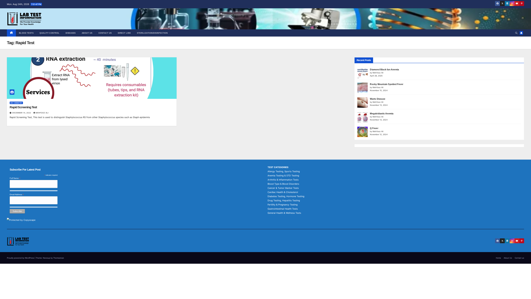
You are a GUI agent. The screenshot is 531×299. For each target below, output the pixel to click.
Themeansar (58, 258)
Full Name (15, 178)
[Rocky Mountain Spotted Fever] (362, 88)
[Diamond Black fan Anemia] (362, 73)
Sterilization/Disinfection (152, 33)
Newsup (46, 258)
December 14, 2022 (22, 113)
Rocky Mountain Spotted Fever (386, 84)
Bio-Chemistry (16, 103)
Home (498, 258)
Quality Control (49, 33)
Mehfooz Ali (42, 113)
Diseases (71, 33)
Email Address (17, 194)
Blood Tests (26, 33)
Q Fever (374, 128)
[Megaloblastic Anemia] (362, 117)
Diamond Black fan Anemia (384, 69)
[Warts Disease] (362, 102)
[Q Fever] (362, 132)
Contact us (105, 33)
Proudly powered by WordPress (21, 258)
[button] (516, 33)
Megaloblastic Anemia (381, 113)
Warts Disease (377, 99)
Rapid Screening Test (23, 107)
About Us (87, 33)
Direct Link (124, 33)
